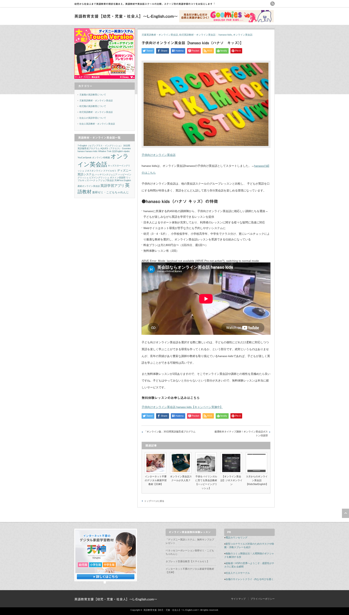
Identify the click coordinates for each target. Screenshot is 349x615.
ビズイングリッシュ (99, 177)
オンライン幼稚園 (101, 157)
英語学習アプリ (112, 186)
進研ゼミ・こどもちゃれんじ (110, 192)
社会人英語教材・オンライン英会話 (97, 124)
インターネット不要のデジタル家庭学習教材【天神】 (156, 480)
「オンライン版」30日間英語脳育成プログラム (170, 431)
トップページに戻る (154, 501)
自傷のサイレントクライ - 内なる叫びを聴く (250, 579)
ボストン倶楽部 (117, 177)
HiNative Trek (104, 151)
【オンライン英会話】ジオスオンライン (231, 480)
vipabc (126, 151)
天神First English (122, 180)
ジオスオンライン (94, 170)
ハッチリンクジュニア (106, 174)
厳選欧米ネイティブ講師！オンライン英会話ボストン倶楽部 (241, 433)
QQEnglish (117, 151)
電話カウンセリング (236, 537)
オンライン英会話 (242, 34)
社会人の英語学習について (92, 118)
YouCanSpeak (84, 157)
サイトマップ (238, 598)
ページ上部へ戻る (345, 513)
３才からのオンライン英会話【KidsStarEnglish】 (257, 480)
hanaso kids (225, 34)
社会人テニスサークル (238, 573)
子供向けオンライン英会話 (159, 154)
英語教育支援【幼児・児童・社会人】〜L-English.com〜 (126, 16)
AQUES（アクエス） (110, 148)
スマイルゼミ (110, 170)
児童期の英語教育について (92, 94)
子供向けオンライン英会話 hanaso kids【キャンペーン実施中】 (182, 407)
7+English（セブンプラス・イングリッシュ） (100, 145)
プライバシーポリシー (262, 598)
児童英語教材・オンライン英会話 (160, 34)
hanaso (81, 151)
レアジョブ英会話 (105, 180)
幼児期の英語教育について (92, 106)
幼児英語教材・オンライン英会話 (197, 34)
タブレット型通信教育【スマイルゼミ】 (187, 561)
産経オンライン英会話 (89, 186)
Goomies (126, 148)
